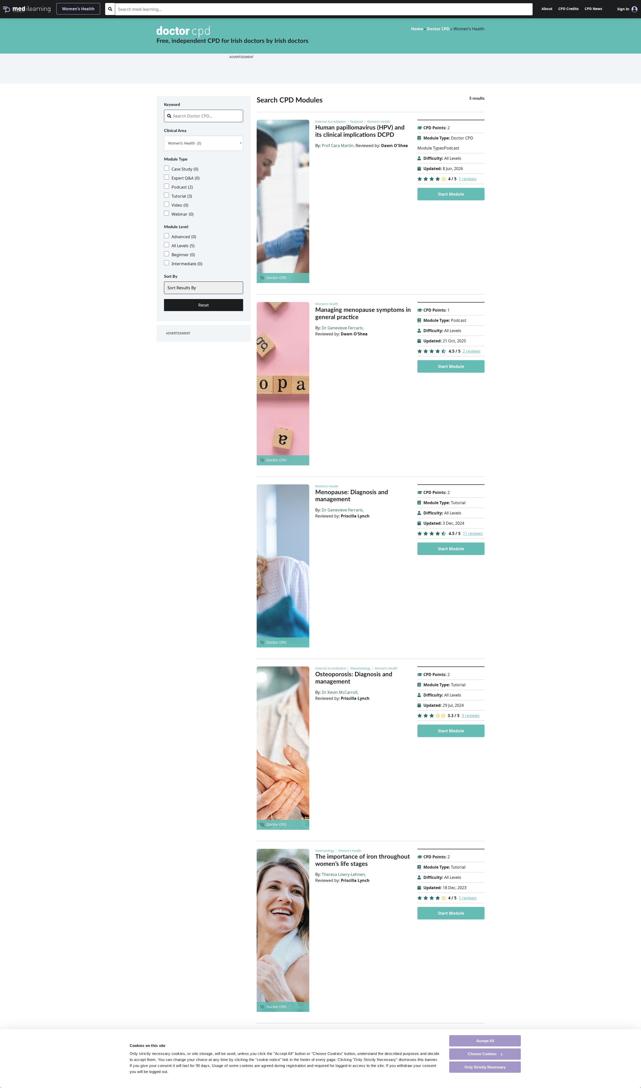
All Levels (183, 245)
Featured (356, 121)
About (547, 8)
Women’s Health (378, 121)
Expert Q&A (186, 178)
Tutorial (182, 196)
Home (417, 29)
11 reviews (473, 533)
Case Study (185, 169)
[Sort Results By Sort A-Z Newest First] (203, 288)
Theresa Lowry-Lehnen (343, 874)
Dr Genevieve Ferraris (342, 328)
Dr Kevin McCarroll (339, 692)
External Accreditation (330, 121)
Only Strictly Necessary (485, 1067)
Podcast (182, 187)
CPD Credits (568, 8)
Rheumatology (360, 668)
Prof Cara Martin (338, 145)
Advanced (184, 236)
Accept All (485, 1040)
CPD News (593, 8)
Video (180, 205)
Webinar (183, 214)
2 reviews (471, 351)
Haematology (324, 851)
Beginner (183, 254)
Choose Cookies (482, 1054)
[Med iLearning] (31, 9)
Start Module (451, 194)
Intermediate (187, 263)
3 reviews (470, 715)
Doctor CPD (438, 29)
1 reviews (467, 179)
